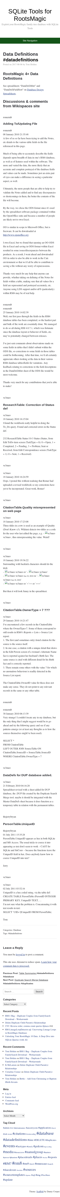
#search (50, 1164)
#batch (53, 1128)
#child (10, 1134)
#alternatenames (19, 1128)
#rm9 (26, 1163)
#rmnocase (41, 1163)
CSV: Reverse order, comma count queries (24, 1026)
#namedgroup (34, 1152)
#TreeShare (45, 1175)
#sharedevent (9, 1170)
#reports (52, 1157)
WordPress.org (11, 1103)
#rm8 (17, 1163)
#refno (45, 1157)
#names (47, 1152)
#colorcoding (31, 1134)
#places (46, 1026)
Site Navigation (30, 40)
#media (8, 1151)
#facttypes (21, 1146)
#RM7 (7, 1163)
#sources (29, 1169)
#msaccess (19, 1152)
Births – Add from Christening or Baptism (38, 1078)
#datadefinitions (20, 59)
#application (44, 1127)
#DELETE (39, 1139)
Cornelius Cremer (13, 1071)
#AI (11, 1128)
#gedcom (38, 1146)
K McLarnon (10, 1064)
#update (8, 1179)
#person (6, 1157)
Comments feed (12, 1100)
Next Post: (25, 980)
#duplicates (27, 983)
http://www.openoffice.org (16, 234)
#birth (7, 1082)
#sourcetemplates (14, 1175)
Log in (8, 1093)
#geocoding (48, 1147)
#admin (6, 1127)
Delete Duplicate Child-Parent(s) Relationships (25, 1022)
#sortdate (20, 1170)
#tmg (38, 1174)
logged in (20, 954)
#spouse (28, 1175)
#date (31, 1140)
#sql (33, 1174)
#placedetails (25, 1157)
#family (30, 1146)
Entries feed (10, 1097)
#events (14, 1082)
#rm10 (32, 1164)
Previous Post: (20, 973)
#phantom (13, 1157)
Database (17, 930)
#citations (19, 1133)
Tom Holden (31, 64)
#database (8, 976)
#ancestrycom (32, 1127)
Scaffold (40, 1191)
